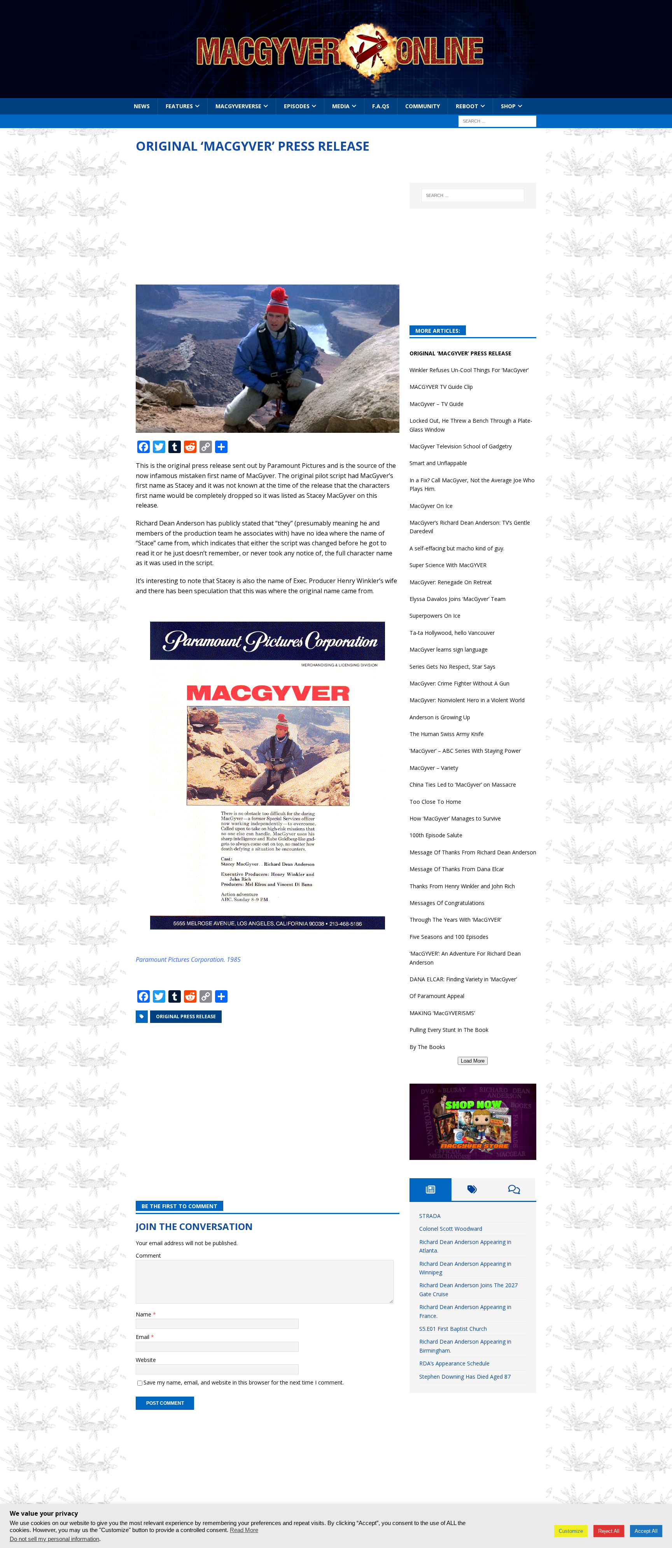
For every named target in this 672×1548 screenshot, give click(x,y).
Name (144, 1314)
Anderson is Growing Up (440, 717)
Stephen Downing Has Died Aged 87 (465, 1376)
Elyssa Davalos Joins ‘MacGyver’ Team (458, 599)
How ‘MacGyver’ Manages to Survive (455, 818)
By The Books (427, 1047)
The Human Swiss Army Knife (447, 734)
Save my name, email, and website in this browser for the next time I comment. (244, 1382)
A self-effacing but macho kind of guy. (457, 548)
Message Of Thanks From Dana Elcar (457, 869)
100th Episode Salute (436, 835)
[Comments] (514, 1189)
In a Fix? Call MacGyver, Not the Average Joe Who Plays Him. (472, 484)
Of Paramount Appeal (437, 996)
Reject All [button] (609, 1531)
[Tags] (473, 1189)
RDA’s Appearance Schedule (454, 1363)
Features (179, 106)
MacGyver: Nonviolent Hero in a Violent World (467, 700)
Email (143, 1337)
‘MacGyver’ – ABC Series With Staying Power (465, 750)
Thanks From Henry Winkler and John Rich (462, 886)
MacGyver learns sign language (449, 649)
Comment (148, 1255)
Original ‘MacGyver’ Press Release (460, 353)
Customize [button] (571, 1531)
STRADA (430, 1215)
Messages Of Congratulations (447, 903)
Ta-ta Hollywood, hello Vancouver (452, 632)
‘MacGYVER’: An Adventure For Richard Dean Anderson (465, 958)
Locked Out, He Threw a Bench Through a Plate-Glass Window (471, 425)
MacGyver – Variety (434, 767)
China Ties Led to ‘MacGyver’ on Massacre (463, 784)
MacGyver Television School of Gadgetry (461, 446)
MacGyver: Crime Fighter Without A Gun (459, 683)
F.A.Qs (380, 106)
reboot (467, 106)
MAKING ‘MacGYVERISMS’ (442, 1013)
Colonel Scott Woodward (450, 1228)
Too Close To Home (435, 801)
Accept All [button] (646, 1531)
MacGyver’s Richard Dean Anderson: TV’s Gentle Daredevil (470, 527)
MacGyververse (238, 106)
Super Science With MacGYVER (448, 565)
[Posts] (431, 1189)
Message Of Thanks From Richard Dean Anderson (473, 852)
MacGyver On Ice (431, 506)
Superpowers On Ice (435, 615)
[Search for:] (497, 121)
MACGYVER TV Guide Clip (441, 386)
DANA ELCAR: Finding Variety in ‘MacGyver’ (463, 979)
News (142, 106)
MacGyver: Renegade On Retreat (451, 582)
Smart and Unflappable (438, 463)
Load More (473, 1061)
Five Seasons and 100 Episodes (449, 936)
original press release (186, 1016)
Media (341, 106)
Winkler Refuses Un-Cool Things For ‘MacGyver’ (469, 370)
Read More (244, 1530)
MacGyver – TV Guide (437, 404)
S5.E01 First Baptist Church (453, 1328)
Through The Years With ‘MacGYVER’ (455, 919)
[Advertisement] (267, 220)
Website (146, 1360)
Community (422, 106)
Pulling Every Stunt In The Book (449, 1029)
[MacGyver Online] (336, 93)
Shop (508, 106)
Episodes (297, 106)
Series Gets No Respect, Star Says (452, 666)
